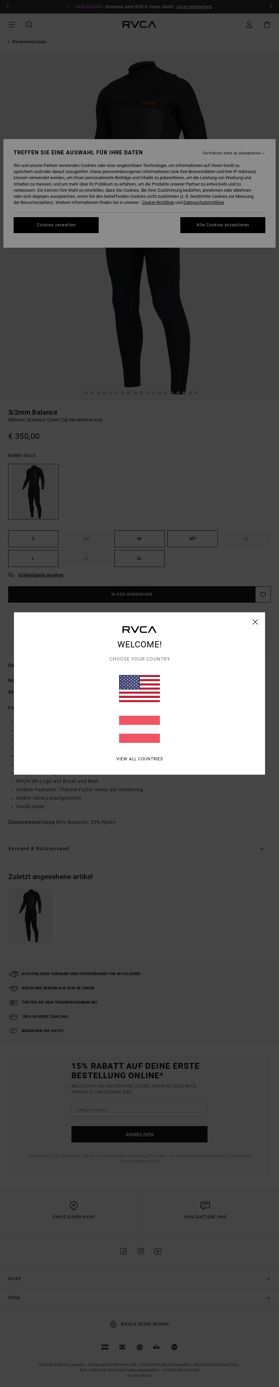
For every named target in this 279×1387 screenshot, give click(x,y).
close (255, 622)
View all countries (139, 759)
